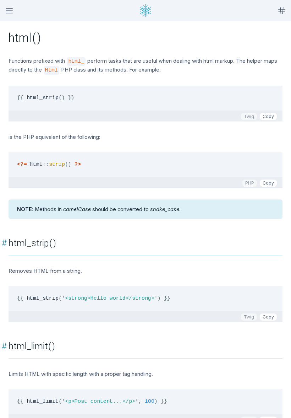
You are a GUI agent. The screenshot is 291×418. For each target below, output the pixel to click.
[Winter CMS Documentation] (145, 10)
